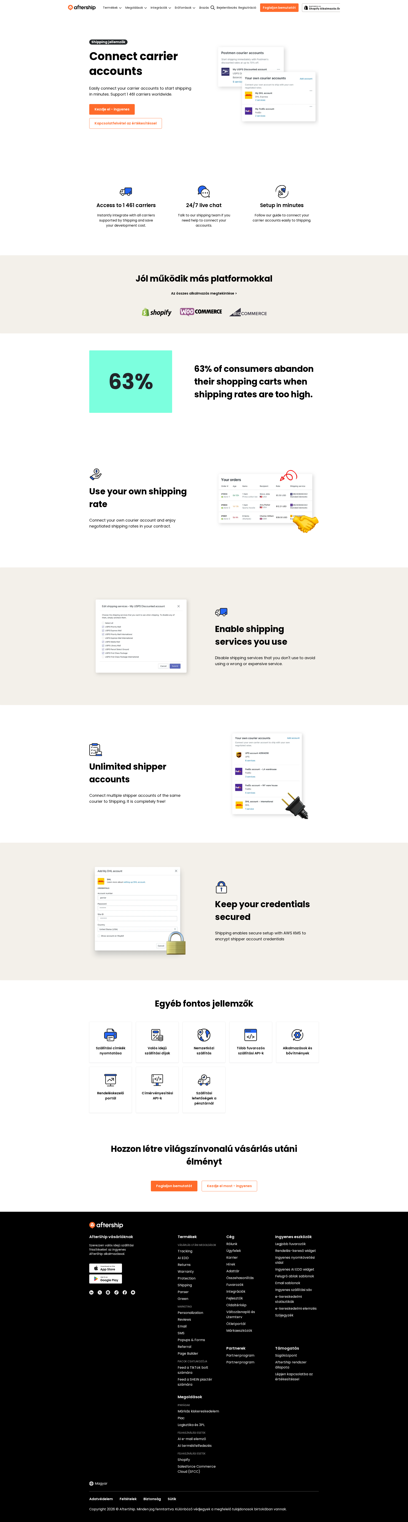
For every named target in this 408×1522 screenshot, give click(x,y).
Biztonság (152, 1499)
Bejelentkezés (226, 8)
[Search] (213, 8)
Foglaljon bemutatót (279, 8)
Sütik (172, 1499)
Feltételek (128, 1499)
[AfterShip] (83, 7)
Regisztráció (247, 8)
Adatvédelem (101, 1499)
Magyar (101, 1483)
